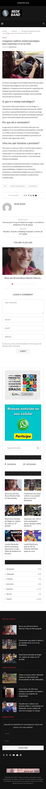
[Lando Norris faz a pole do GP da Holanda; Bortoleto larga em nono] (32, 535)
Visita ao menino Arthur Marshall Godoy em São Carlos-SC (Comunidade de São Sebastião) (31, 677)
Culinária (23, 579)
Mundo (23, 594)
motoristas (33, 186)
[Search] (43, 23)
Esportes (23, 589)
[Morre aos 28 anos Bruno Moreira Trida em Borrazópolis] (23, 261)
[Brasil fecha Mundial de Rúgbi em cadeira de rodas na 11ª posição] (13, 510)
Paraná (14, 31)
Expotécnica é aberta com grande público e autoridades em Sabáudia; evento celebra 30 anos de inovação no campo (31, 707)
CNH (5, 186)
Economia (23, 584)
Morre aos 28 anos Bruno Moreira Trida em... (23, 278)
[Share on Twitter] (31, 195)
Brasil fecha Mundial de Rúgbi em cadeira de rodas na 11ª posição (12, 522)
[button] (4, 266)
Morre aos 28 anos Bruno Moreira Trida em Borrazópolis (12, 496)
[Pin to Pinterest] (33, 195)
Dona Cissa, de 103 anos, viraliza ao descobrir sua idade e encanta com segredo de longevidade (31, 692)
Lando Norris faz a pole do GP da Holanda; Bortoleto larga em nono (31, 547)
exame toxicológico (18, 186)
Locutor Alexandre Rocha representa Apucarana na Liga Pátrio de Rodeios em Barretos (13, 548)
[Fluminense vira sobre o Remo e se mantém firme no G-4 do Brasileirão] (32, 485)
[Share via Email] (36, 195)
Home (4, 31)
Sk (32, 783)
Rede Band (12, 47)
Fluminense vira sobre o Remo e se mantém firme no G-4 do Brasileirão (32, 497)
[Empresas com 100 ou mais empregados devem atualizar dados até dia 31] (32, 510)
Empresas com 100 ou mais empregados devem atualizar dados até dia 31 (32, 522)
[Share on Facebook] (28, 195)
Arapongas (23, 574)
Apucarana (23, 569)
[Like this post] (26, 195)
